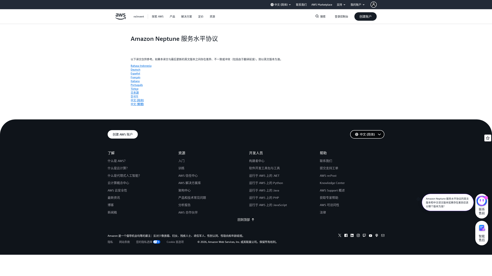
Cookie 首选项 (175, 241)
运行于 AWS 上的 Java (264, 190)
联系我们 (326, 161)
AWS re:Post (328, 175)
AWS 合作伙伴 (188, 212)
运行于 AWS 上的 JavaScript (268, 205)
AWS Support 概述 (332, 190)
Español (135, 73)
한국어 (134, 96)
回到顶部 (244, 220)
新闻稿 (112, 212)
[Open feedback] (487, 138)
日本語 (135, 92)
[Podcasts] (376, 236)
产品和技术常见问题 (192, 198)
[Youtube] (370, 236)
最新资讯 (114, 198)
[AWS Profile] (374, 5)
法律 (323, 212)
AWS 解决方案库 (189, 183)
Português (137, 84)
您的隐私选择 (144, 241)
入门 (181, 161)
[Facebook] (345, 236)
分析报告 (184, 205)
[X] (339, 236)
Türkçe (134, 88)
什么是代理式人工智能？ (124, 175)
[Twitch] (364, 236)
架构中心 (184, 190)
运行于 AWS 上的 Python (266, 183)
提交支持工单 (329, 168)
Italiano (135, 81)
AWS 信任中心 (188, 175)
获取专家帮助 (329, 198)
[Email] (382, 236)
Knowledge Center (332, 183)
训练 (181, 168)
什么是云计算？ (118, 168)
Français (135, 77)
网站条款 (124, 241)
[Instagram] (358, 236)
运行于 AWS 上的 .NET (264, 175)
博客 (111, 205)
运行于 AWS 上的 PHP (264, 198)
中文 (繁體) (137, 104)
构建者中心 (256, 161)
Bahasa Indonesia (141, 65)
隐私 (110, 241)
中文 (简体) (137, 100)
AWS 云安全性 (117, 190)
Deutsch (135, 69)
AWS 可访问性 (329, 205)
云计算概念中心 (118, 183)
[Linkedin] (352, 236)
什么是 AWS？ (117, 161)
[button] (158, 16)
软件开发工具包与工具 (264, 168)
